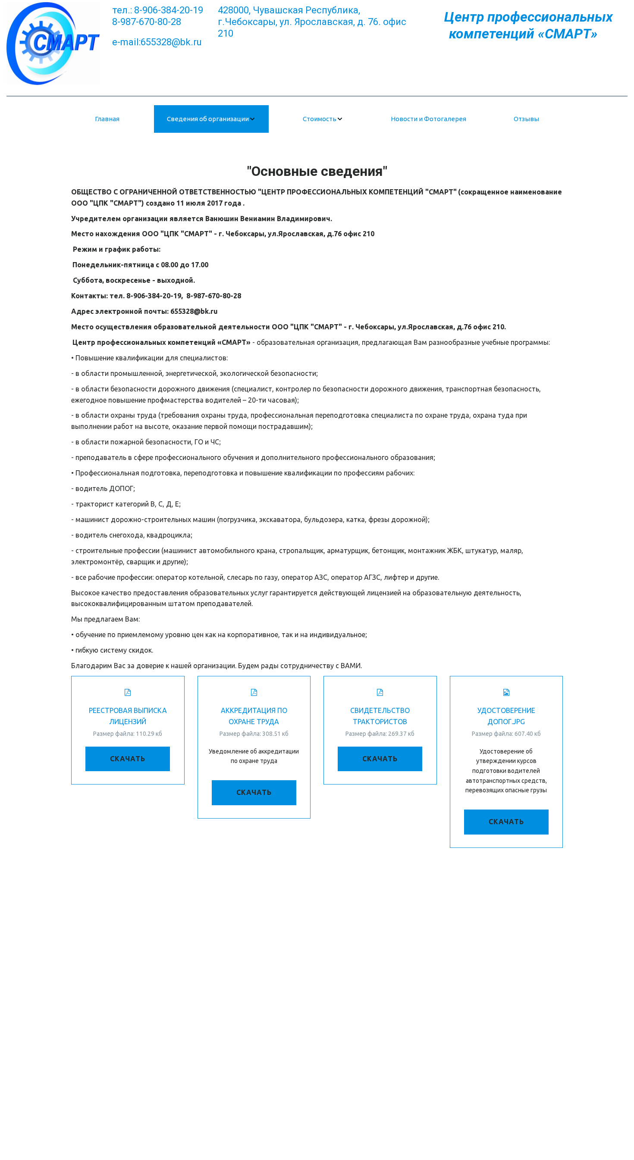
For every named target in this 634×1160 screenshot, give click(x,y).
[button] (211, 119)
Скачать (127, 759)
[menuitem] (107, 119)
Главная (107, 118)
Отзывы (526, 118)
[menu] (317, 119)
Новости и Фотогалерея (428, 118)
